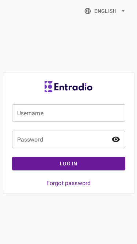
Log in (68, 163)
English (105, 11)
